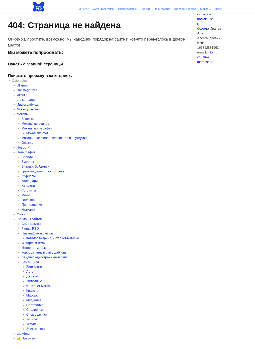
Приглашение (32, 204)
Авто (29, 271)
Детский (32, 276)
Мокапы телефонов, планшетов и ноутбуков (54, 138)
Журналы (29, 176)
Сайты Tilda (30, 262)
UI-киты (84, 8)
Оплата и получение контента (205, 19)
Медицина (33, 300)
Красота (32, 290)
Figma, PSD (30, 228)
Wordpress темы (33, 243)
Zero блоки (34, 266)
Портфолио (34, 305)
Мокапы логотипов (35, 123)
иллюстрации (26, 99)
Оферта (203, 28)
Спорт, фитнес (37, 314)
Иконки (145, 8)
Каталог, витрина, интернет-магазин (52, 238)
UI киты (22, 85)
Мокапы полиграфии (37, 128)
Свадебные (35, 309)
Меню (26, 195)
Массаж (32, 295)
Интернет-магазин (35, 247)
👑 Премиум (26, 338)
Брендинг (29, 157)
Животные (34, 281)
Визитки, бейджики (35, 166)
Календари (30, 181)
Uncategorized (27, 90)
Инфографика (127, 8)
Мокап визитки (37, 133)
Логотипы (29, 190)
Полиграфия (162, 8)
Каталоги (28, 185)
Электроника (35, 329)
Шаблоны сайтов (185, 8)
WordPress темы (103, 8)
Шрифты (23, 333)
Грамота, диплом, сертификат (44, 171)
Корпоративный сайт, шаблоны (44, 252)
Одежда (27, 142)
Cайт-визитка (31, 224)
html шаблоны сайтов (37, 233)
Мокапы (205, 8)
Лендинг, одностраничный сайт (44, 257)
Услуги (31, 324)
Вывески (28, 119)
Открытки (28, 200)
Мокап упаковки (28, 109)
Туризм (31, 319)
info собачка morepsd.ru (205, 57)
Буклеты (28, 161)
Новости (23, 147)
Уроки (218, 8)
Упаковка (28, 209)
